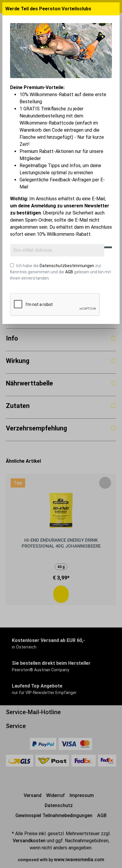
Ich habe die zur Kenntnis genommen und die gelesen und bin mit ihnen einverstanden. (60, 271)
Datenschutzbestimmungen (67, 265)
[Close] (114, 9)
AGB (69, 272)
